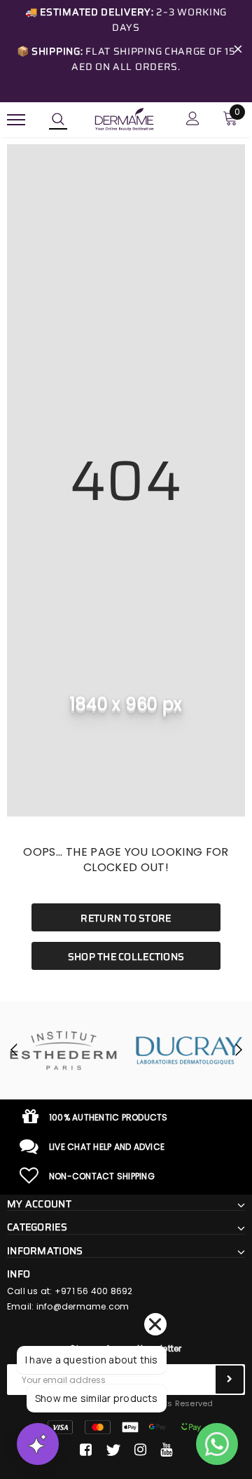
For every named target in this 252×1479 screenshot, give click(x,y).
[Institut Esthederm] (63, 1050)
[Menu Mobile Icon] (16, 120)
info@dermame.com (83, 1306)
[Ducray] (189, 1050)
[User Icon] (193, 120)
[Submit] (230, 1380)
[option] (63, 1050)
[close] (238, 51)
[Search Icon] (58, 120)
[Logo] (124, 118)
